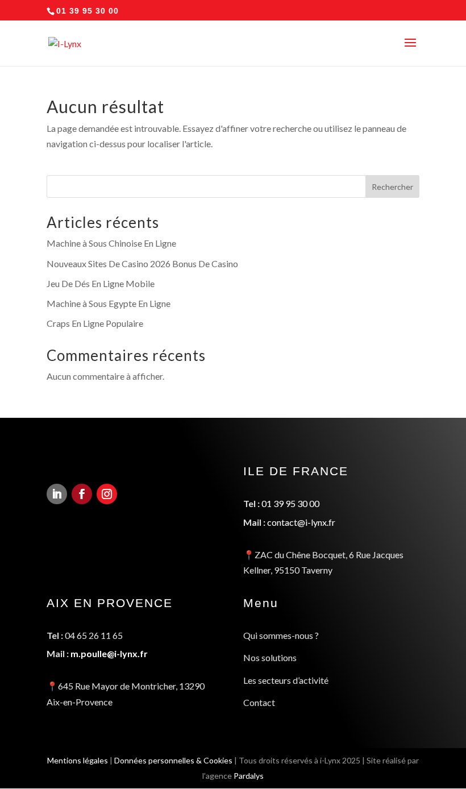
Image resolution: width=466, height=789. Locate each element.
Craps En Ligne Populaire (95, 323)
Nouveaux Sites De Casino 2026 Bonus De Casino (142, 263)
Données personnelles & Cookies (173, 760)
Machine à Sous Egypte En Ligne (108, 303)
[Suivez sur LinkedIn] (57, 494)
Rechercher (392, 187)
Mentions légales (77, 760)
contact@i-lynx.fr (301, 522)
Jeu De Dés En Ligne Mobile (101, 283)
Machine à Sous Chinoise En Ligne (111, 243)
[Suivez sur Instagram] (107, 494)
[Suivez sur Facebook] (82, 494)
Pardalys (249, 775)
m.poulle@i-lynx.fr (109, 653)
